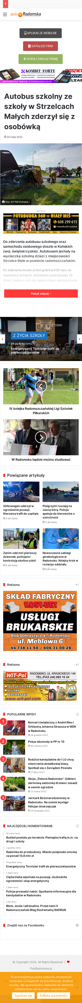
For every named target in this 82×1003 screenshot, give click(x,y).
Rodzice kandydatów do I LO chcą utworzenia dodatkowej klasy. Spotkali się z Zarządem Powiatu (51, 764)
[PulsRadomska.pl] (26, 14)
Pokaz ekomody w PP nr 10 (46, 741)
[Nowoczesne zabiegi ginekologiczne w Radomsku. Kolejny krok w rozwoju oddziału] (61, 538)
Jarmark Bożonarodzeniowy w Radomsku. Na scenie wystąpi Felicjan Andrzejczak (49, 802)
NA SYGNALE (25, 335)
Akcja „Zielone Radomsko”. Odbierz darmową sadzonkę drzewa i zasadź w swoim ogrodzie (52, 783)
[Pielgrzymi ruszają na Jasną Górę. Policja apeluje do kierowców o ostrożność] (61, 492)
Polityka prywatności (53, 995)
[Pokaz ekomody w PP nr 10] (14, 747)
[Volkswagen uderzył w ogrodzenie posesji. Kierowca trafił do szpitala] (21, 492)
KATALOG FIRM (42, 46)
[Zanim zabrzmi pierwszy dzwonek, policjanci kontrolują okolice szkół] (21, 538)
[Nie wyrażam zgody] (77, 988)
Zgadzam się (23, 995)
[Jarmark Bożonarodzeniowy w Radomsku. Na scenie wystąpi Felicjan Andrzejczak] (14, 803)
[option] (41, 339)
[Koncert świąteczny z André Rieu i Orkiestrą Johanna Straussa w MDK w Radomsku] (14, 727)
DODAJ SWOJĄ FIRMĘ (42, 59)
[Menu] (5, 15)
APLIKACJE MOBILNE (41, 33)
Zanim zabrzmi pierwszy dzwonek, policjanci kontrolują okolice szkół (20, 556)
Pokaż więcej (40, 293)
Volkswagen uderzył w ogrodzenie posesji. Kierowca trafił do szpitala (20, 509)
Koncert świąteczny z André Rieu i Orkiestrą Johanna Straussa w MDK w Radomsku (52, 726)
